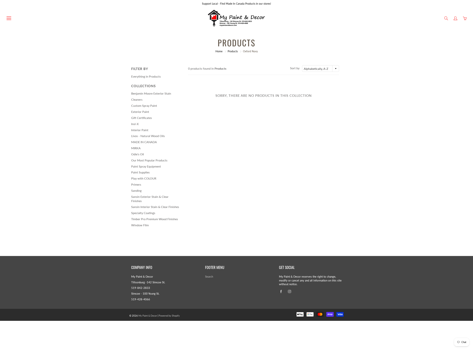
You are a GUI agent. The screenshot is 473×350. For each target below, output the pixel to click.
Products (233, 51)
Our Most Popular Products (149, 160)
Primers (136, 184)
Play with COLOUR (143, 178)
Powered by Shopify (169, 315)
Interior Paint (139, 130)
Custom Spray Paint (144, 105)
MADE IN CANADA (144, 142)
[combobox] (320, 68)
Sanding (136, 190)
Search (209, 276)
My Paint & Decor (147, 315)
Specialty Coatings (143, 213)
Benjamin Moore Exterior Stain (151, 93)
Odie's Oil (137, 154)
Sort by (295, 68)
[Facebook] (281, 291)
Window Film (140, 225)
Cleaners (136, 99)
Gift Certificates (141, 117)
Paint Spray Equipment (146, 166)
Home (218, 51)
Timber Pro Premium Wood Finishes (154, 219)
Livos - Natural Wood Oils (148, 136)
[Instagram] (289, 291)
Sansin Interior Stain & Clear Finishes (155, 207)
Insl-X (135, 124)
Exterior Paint (140, 111)
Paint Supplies (140, 172)
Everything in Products (146, 76)
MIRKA (136, 148)
